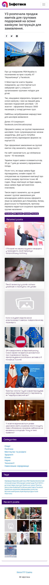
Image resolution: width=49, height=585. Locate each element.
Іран (11, 487)
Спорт (7, 446)
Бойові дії (16, 487)
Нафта (33, 487)
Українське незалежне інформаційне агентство (21, 489)
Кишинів (27, 214)
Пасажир (35, 214)
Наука (7, 460)
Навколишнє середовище (17, 466)
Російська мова (25, 487)
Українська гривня (28, 485)
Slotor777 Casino (24, 572)
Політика (9, 449)
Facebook (8, 214)
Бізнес (8, 457)
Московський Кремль (12, 491)
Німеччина (8, 493)
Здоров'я (9, 454)
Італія (36, 491)
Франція (27, 491)
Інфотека (17, 4)
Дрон (32, 491)
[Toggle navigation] (43, 4)
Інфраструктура (16, 485)
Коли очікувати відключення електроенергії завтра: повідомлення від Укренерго (24, 320)
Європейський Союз (19, 481)
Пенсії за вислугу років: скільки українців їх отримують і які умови (21, 285)
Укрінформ (8, 481)
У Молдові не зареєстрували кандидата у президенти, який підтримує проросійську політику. (24, 250)
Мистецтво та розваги (15, 452)
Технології (9, 463)
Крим (22, 491)
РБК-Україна (18, 214)
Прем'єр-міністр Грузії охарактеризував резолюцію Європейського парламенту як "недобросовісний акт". (24, 393)
